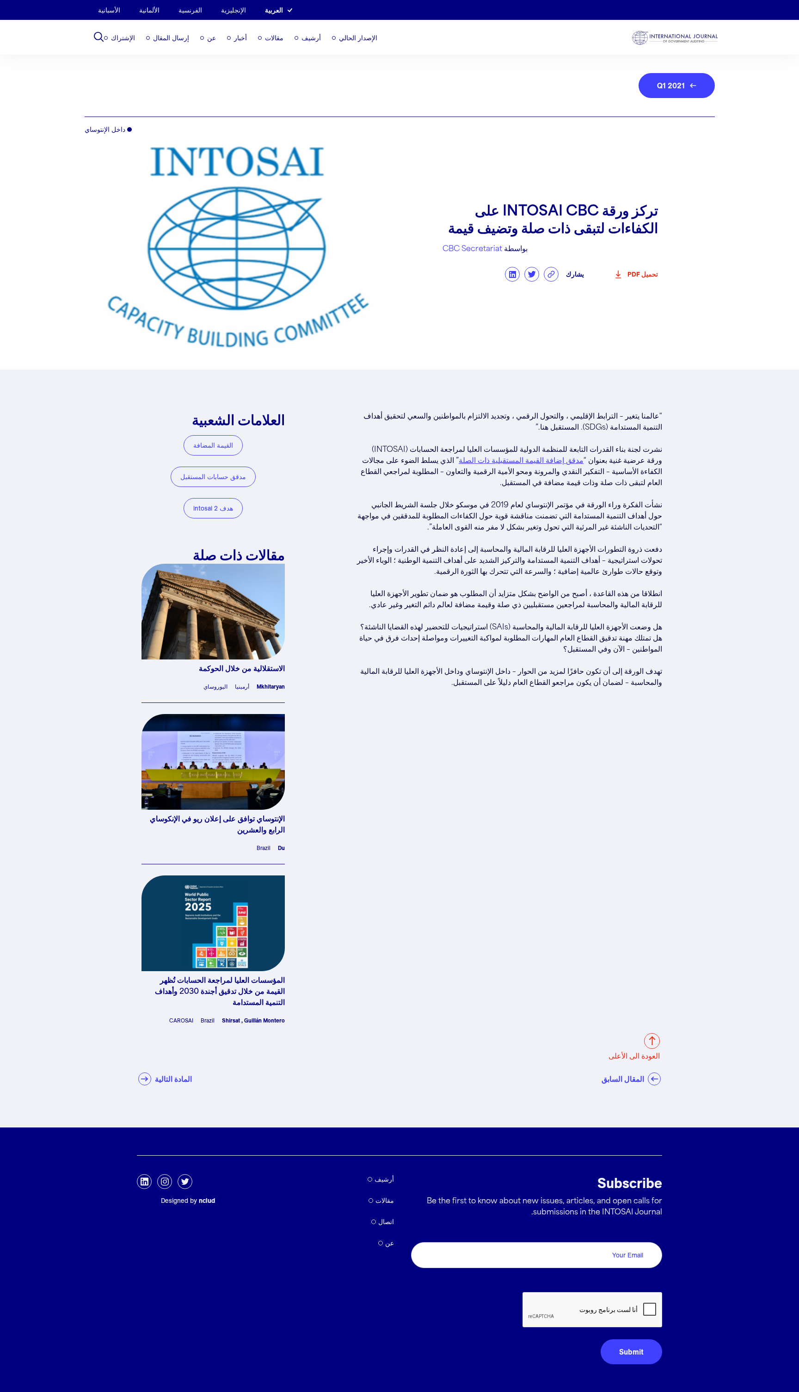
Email (650, 1232)
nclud (207, 1200)
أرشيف (311, 38)
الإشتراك (123, 38)
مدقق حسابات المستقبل (213, 477)
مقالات (274, 38)
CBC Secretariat (472, 249)
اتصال (386, 1222)
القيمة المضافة (213, 445)
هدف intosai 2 (213, 508)
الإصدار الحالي (358, 38)
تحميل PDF (642, 274)
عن (211, 38)
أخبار (240, 38)
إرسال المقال (171, 38)
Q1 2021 (671, 85)
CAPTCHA (640, 1281)
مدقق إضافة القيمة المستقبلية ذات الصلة (521, 461)
